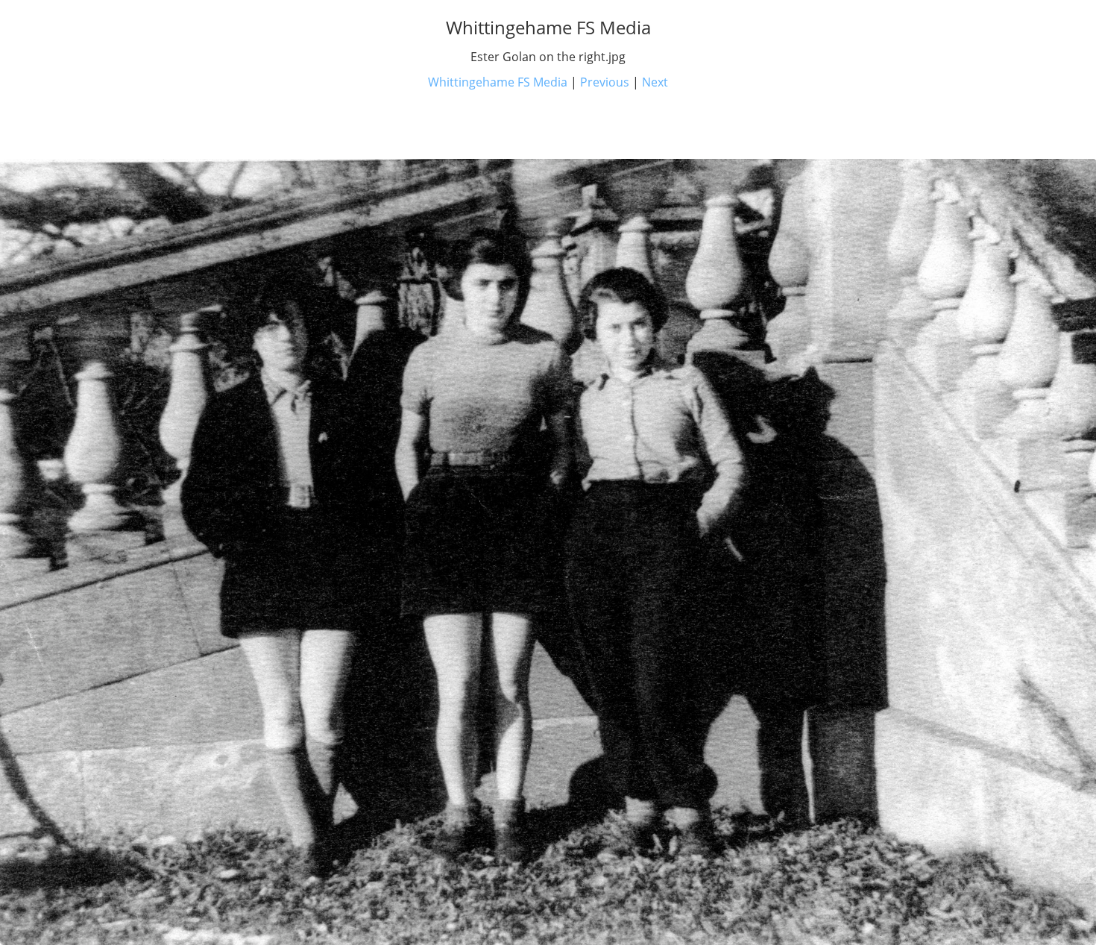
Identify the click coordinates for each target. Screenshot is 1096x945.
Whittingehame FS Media (497, 82)
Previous (604, 82)
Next (655, 82)
